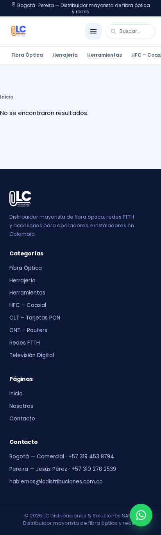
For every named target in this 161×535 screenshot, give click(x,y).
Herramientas (104, 55)
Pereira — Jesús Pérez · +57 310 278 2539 (62, 469)
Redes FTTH (24, 342)
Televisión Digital (31, 355)
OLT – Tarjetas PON (34, 317)
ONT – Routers (28, 330)
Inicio (6, 96)
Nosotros (21, 406)
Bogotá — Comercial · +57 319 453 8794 (61, 456)
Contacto (22, 418)
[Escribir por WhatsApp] (141, 515)
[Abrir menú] (93, 31)
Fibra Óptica (27, 55)
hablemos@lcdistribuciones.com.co (56, 481)
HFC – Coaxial (27, 305)
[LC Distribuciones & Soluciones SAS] (18, 31)
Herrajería (65, 55)
